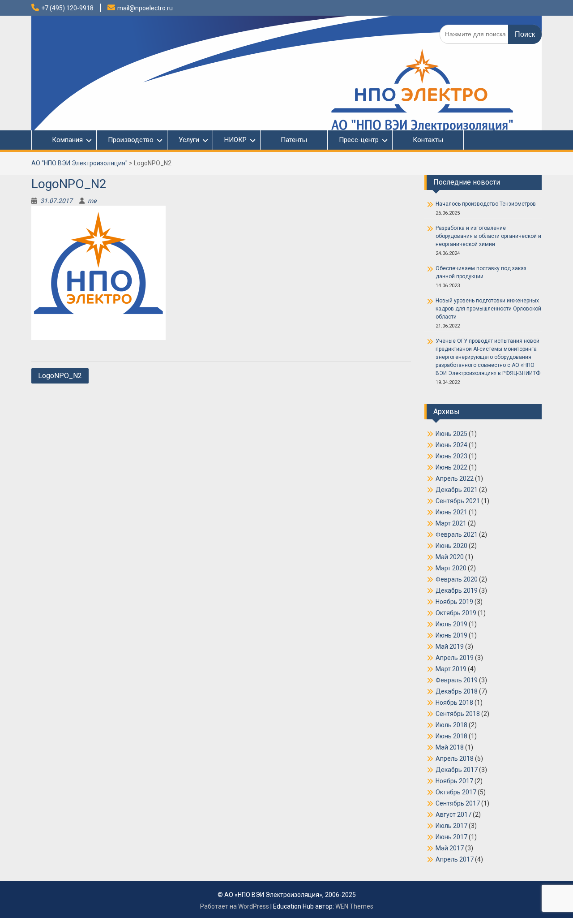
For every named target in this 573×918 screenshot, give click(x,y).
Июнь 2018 (451, 736)
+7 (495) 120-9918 (67, 8)
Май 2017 (450, 848)
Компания (63, 140)
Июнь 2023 (451, 456)
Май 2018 (450, 747)
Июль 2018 (451, 724)
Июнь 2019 (451, 635)
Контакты (428, 140)
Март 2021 (451, 523)
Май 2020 (450, 556)
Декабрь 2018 (457, 691)
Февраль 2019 (457, 680)
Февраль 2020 (457, 579)
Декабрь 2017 (457, 769)
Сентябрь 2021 (458, 500)
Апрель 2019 (455, 657)
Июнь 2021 (451, 512)
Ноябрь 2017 (454, 780)
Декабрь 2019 (457, 590)
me (92, 200)
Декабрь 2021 (457, 489)
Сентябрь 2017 (458, 803)
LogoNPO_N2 (60, 375)
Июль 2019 (451, 624)
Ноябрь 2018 (454, 702)
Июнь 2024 (451, 444)
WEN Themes (354, 906)
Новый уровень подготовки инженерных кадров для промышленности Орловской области (488, 308)
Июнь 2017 (451, 836)
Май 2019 (450, 646)
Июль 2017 (451, 825)
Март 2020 (451, 568)
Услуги (189, 140)
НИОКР (235, 140)
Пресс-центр (359, 140)
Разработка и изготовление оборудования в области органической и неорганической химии (488, 236)
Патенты (294, 140)
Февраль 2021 (457, 534)
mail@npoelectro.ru (145, 8)
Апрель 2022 (455, 478)
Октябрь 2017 (456, 792)
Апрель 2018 (455, 758)
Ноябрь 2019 (454, 601)
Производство (131, 140)
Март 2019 (451, 668)
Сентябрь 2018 (458, 713)
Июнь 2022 (451, 467)
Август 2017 (453, 814)
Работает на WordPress (234, 906)
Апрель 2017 (455, 859)
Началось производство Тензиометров (486, 204)
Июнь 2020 (451, 545)
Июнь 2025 (451, 433)
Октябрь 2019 (456, 612)
